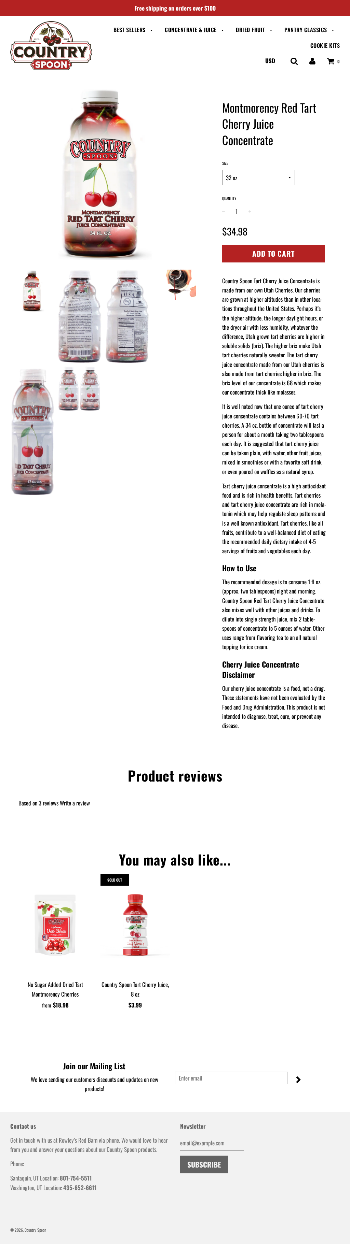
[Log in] (312, 60)
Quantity (229, 198)
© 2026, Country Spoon (28, 1230)
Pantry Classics (306, 30)
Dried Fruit (251, 30)
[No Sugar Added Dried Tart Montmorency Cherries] (55, 925)
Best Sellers (130, 30)
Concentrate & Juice (191, 30)
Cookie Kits (325, 45)
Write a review (75, 803)
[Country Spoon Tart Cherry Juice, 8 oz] (135, 925)
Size (225, 163)
